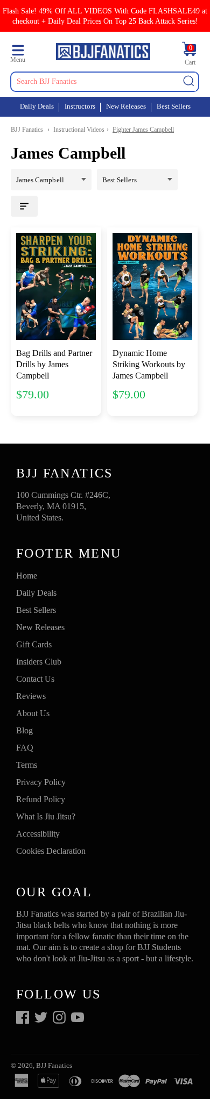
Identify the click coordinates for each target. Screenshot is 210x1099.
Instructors (80, 106)
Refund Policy (40, 799)
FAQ (24, 747)
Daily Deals (37, 106)
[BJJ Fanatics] (102, 53)
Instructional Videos (78, 129)
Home (26, 575)
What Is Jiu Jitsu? (45, 816)
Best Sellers (174, 106)
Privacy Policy (41, 782)
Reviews (31, 696)
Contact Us (35, 678)
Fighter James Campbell (143, 129)
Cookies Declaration (51, 850)
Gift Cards (34, 644)
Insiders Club (38, 661)
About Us (33, 713)
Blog (24, 730)
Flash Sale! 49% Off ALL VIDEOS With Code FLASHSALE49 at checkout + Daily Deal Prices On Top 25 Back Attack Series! (105, 15)
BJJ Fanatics (27, 129)
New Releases (126, 106)
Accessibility (38, 833)
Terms (26, 764)
